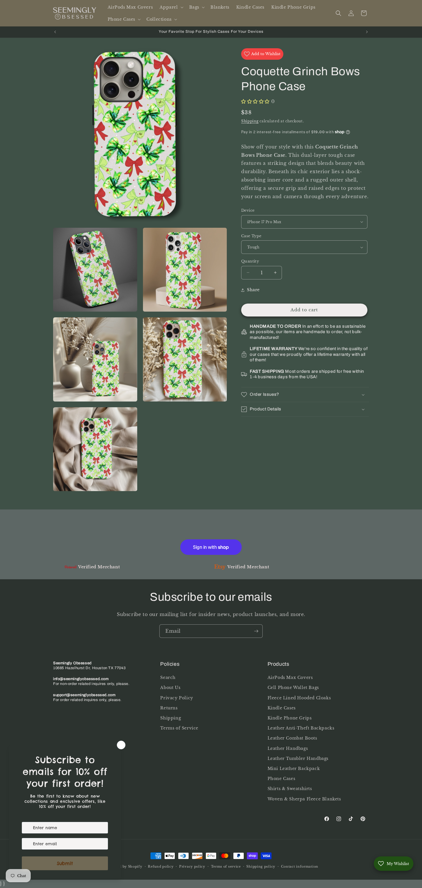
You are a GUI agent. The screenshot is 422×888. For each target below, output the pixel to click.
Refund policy (160, 866)
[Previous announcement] (55, 31)
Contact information (299, 866)
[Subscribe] (256, 631)
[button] (170, 7)
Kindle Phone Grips (290, 718)
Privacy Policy (176, 697)
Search (168, 677)
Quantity (250, 261)
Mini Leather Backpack (294, 768)
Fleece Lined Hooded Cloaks (299, 697)
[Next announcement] (367, 31)
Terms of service (226, 866)
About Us (170, 687)
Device (247, 210)
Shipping (250, 121)
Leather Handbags (288, 748)
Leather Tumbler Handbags (298, 758)
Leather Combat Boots (292, 738)
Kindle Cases (282, 708)
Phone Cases (281, 778)
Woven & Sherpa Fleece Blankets (304, 799)
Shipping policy (260, 866)
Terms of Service (179, 728)
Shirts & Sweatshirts (290, 788)
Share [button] (253, 289)
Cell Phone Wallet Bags (293, 687)
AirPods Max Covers (290, 677)
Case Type (251, 235)
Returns (168, 708)
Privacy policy (192, 866)
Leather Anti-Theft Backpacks (301, 728)
